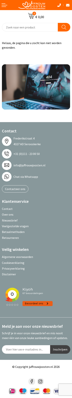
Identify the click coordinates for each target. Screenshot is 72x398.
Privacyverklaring (13, 268)
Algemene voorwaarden (17, 257)
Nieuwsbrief (10, 220)
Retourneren (10, 238)
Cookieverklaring (13, 263)
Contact (7, 209)
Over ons (7, 214)
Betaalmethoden (13, 232)
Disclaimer (9, 274)
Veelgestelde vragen (15, 226)
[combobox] (30, 27)
